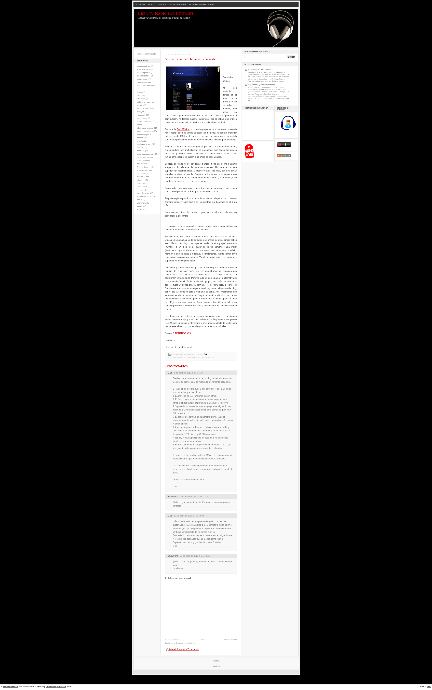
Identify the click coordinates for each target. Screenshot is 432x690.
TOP (429, 687)
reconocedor (142, 190)
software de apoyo (144, 196)
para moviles (142, 164)
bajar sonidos (142, 82)
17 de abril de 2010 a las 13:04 (189, 515)
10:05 (200, 354)
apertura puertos (144, 73)
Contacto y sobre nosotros (172, 4)
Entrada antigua (230, 639)
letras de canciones (145, 131)
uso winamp (142, 203)
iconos (139, 125)
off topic (140, 148)
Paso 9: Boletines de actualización (201, 358)
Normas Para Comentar (146, 54)
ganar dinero (142, 118)
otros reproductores (145, 154)
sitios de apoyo (143, 193)
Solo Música (183, 129)
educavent (173, 496)
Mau (170, 372)
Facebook (141, 115)
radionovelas (142, 186)
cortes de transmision (146, 86)
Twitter (139, 199)
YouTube (140, 209)
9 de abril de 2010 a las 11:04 (194, 496)
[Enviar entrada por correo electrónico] (205, 354)
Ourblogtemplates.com (56, 687)
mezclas (140, 141)
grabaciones (142, 121)
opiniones (141, 151)
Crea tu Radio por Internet (166, 13)
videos (139, 206)
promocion (141, 183)
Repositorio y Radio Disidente (261, 85)
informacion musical (145, 128)
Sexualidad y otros (144, 4)
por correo (141, 173)
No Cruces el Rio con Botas (260, 70)
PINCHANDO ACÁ (182, 333)
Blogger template (10, 687)
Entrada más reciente (173, 639)
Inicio (203, 639)
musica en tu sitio (144, 144)
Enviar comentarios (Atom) (186, 643)
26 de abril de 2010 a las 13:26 (195, 556)
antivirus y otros (143, 69)
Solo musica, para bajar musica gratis (190, 59)
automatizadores (144, 76)
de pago (140, 92)
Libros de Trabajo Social (201, 4)
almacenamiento (143, 66)
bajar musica (142, 79)
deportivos (141, 95)
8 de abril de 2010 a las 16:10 (188, 372)
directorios (141, 99)
